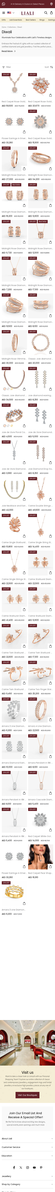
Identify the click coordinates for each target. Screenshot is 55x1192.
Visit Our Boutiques (27, 1095)
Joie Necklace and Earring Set (14, 505)
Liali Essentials (16, 20)
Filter (8, 67)
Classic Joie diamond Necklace (14, 395)
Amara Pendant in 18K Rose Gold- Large (40, 762)
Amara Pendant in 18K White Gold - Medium (14, 836)
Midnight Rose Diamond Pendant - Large (40, 248)
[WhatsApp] (3, 4)
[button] (4, 13)
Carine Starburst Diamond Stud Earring (40, 615)
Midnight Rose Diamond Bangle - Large (40, 175)
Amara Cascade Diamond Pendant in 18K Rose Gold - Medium (40, 799)
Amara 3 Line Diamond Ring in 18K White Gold (14, 726)
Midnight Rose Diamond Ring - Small (40, 322)
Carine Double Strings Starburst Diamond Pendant (40, 505)
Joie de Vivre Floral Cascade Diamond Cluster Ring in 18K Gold (14, 432)
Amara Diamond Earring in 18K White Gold (14, 762)
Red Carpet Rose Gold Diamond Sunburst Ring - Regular (40, 138)
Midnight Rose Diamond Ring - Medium (14, 322)
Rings (42, 20)
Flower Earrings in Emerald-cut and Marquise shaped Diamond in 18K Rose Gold (14, 138)
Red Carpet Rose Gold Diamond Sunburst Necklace (14, 101)
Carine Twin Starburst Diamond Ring (14, 689)
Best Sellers (31, 20)
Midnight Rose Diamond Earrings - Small (14, 248)
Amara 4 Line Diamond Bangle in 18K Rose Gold (40, 726)
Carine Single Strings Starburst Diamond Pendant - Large (14, 579)
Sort (47, 67)
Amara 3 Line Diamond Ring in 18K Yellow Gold (14, 909)
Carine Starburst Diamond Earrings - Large (14, 615)
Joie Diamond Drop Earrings (40, 468)
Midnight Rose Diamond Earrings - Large (14, 211)
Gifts (4, 20)
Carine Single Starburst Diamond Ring (14, 542)
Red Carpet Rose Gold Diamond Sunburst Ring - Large (40, 101)
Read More (7, 51)
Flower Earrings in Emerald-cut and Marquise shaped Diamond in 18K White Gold (14, 873)
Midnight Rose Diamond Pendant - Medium (14, 285)
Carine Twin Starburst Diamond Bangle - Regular (40, 652)
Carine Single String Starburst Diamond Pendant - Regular (40, 542)
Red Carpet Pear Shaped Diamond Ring (40, 873)
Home (4, 27)
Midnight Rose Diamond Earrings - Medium (40, 211)
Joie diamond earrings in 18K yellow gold (40, 395)
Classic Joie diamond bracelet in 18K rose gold (40, 358)
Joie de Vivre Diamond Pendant (14, 468)
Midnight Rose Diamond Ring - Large (40, 285)
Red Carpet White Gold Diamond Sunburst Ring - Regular (40, 836)
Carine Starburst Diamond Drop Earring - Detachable (40, 579)
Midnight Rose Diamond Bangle (14, 175)
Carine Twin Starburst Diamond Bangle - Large (14, 652)
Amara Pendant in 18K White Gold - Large (14, 799)
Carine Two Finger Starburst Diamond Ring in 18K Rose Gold (40, 689)
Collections (12, 27)
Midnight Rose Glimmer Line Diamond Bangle (14, 358)
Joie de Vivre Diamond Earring (40, 432)
